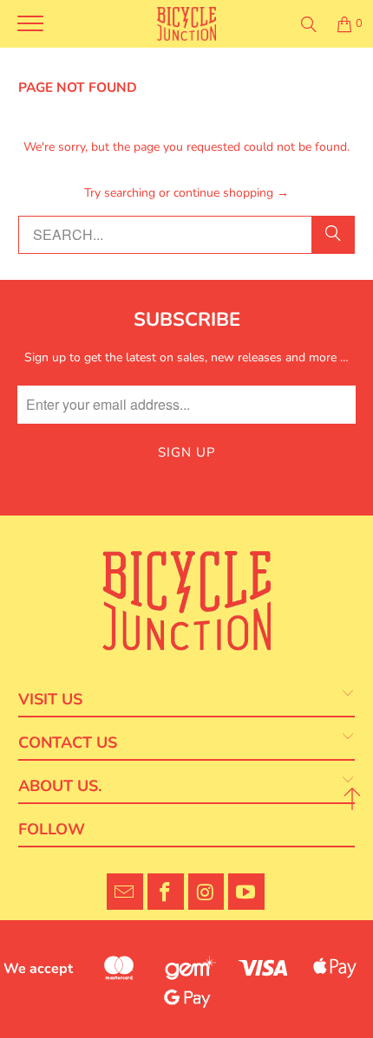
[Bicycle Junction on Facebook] (165, 891)
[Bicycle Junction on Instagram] (206, 891)
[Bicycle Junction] (187, 24)
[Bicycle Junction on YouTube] (246, 891)
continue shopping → (231, 193)
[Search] (308, 24)
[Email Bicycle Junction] (125, 891)
